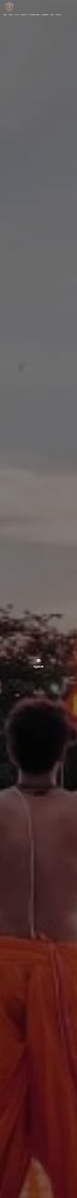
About (52, 14)
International (35, 14)
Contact (59, 14)
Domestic (24, 14)
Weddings (45, 14)
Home (5, 14)
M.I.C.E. (17, 14)
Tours (10, 14)
